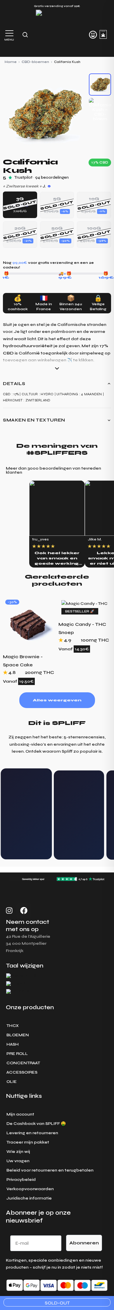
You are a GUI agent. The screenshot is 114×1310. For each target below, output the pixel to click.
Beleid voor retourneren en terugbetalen (50, 1170)
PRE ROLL (17, 1053)
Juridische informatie (29, 1198)
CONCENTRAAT (23, 1062)
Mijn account (20, 1114)
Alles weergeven (57, 700)
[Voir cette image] (100, 84)
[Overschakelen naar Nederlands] (21, 976)
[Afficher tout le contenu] (57, 368)
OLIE (11, 1081)
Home (11, 62)
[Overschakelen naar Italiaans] (17, 991)
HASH (12, 1044)
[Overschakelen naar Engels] (16, 984)
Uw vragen (18, 1160)
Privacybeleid (21, 1179)
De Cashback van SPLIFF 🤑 (36, 1123)
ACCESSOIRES (21, 1072)
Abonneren (84, 1243)
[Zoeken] (25, 35)
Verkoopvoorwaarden (30, 1188)
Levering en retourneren (32, 1132)
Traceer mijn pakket (27, 1142)
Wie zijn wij (18, 1151)
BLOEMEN (17, 1034)
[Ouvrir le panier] (103, 34)
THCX (12, 1025)
